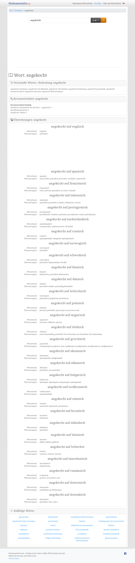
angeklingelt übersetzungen (82, 517)
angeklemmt (53, 517)
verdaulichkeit (24, 538)
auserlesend (53, 521)
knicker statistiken (111, 529)
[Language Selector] (124, 3)
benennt (23, 525)
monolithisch (24, 534)
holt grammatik (82, 529)
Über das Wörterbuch (112, 3)
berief (52, 525)
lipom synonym (111, 538)
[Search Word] (103, 20)
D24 (11, 10)
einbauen (24, 529)
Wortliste (98, 3)
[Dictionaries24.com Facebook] (125, 553)
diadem (111, 525)
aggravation (24, 517)
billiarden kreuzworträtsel (82, 525)
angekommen (111, 517)
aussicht (82, 521)
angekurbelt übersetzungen (23, 521)
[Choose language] (96, 20)
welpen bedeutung (53, 538)
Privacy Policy (14, 558)
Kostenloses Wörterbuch (82, 3)
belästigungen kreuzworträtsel (111, 521)
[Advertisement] (67, 46)
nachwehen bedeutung (53, 534)
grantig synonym (53, 529)
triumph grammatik (111, 534)
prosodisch (82, 534)
